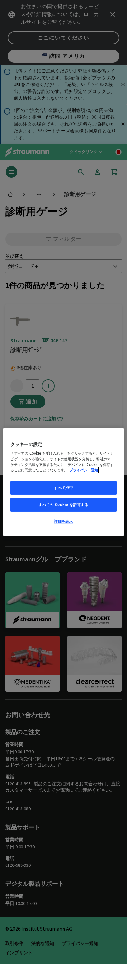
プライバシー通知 (83, 469)
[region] (63, 482)
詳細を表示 (63, 521)
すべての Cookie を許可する (64, 504)
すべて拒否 (63, 487)
